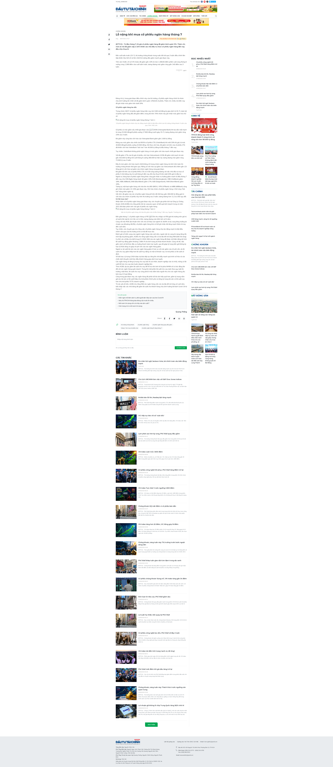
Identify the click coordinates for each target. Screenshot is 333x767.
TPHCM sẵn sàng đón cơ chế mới (197, 157)
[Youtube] (205, 2)
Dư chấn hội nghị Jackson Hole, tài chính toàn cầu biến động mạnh (162, 362)
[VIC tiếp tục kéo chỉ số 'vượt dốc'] (126, 421)
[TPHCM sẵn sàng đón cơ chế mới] (197, 150)
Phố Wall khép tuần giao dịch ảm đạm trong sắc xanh (159, 560)
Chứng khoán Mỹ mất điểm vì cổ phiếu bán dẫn (157, 506)
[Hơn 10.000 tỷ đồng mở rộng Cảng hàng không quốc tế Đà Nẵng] (211, 348)
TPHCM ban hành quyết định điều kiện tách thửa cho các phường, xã (197, 338)
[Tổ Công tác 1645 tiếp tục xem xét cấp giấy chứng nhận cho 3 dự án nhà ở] (211, 327)
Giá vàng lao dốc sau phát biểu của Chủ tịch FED (203, 196)
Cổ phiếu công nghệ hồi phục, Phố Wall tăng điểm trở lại (160, 470)
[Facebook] (202, 2)
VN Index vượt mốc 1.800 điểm (150, 452)
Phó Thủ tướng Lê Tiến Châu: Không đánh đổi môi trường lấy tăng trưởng (211, 160)
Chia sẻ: (159, 318)
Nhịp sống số (163, 16)
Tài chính (142, 16)
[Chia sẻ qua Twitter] (109, 44)
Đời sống (196, 16)
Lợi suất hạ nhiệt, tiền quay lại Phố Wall (154, 615)
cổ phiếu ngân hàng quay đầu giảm (162, 324)
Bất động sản (175, 16)
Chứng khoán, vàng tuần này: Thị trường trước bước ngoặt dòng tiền (161, 543)
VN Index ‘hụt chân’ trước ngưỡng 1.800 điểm (156, 488)
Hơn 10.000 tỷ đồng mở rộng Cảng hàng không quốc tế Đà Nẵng (210, 359)
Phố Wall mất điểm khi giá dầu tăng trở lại (155, 669)
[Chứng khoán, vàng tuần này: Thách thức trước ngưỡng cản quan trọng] (126, 693)
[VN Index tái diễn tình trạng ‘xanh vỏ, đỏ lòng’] (126, 657)
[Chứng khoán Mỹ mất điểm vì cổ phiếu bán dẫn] (126, 512)
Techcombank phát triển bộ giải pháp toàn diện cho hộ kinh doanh (203, 212)
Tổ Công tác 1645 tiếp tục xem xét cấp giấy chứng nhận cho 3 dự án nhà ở (211, 338)
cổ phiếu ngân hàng (143, 324)
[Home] (117, 16)
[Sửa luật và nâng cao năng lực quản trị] (204, 305)
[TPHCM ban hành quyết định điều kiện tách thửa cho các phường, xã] (197, 327)
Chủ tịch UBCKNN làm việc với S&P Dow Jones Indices (160, 379)
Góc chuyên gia (132, 16)
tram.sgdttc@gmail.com (210, 741)
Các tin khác (124, 357)
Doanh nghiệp (187, 16)
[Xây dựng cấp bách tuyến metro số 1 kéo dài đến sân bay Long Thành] (197, 348)
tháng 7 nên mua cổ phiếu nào (129, 328)
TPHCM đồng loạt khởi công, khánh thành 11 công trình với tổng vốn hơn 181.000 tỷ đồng (203, 137)
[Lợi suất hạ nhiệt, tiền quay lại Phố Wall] (126, 621)
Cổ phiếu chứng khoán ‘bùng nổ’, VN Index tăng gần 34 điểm (162, 579)
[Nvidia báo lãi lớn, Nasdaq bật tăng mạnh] (126, 403)
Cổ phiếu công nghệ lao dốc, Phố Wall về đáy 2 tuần (159, 633)
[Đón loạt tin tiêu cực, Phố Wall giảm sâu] (126, 603)
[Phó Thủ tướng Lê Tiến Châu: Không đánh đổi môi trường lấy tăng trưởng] (211, 150)
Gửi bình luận (180, 347)
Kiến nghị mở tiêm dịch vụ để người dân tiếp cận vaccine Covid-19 (140, 298)
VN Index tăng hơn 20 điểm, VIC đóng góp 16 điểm (158, 524)
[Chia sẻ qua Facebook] (109, 40)
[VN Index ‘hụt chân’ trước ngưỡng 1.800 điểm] (126, 494)
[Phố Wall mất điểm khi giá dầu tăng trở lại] (126, 675)
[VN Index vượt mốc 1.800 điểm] (126, 458)
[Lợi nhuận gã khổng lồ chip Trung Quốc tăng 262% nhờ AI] (126, 711)
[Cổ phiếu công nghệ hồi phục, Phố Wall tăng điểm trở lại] (126, 476)
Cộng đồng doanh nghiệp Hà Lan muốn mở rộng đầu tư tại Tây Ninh (196, 181)
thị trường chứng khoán (127, 324)
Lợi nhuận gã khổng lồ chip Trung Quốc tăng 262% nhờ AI (161, 705)
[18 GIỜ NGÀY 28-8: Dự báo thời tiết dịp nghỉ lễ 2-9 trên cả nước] (211, 171)
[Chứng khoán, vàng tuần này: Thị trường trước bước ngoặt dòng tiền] (126, 548)
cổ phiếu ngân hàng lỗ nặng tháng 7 (152, 328)
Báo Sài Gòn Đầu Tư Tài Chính (131, 8)
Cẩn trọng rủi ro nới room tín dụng (130, 306)
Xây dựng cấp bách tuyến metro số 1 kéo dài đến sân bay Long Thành (196, 359)
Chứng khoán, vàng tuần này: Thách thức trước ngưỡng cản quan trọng (162, 688)
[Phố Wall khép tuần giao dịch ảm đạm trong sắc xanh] (126, 566)
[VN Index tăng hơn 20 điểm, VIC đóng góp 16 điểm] (126, 530)
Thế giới (204, 16)
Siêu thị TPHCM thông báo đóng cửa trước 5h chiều (136, 300)
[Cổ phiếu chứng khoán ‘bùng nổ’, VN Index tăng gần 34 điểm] (126, 584)
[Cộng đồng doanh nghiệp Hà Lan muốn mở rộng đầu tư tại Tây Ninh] (197, 171)
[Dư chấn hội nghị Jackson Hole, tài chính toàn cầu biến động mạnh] (126, 367)
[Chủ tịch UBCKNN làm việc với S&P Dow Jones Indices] (126, 385)
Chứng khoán (152, 16)
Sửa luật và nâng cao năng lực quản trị (203, 316)
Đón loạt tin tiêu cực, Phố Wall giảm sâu (154, 597)
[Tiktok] (207, 2)
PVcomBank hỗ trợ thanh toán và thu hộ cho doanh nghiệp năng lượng (203, 229)
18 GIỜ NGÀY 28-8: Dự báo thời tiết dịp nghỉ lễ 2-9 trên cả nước (211, 180)
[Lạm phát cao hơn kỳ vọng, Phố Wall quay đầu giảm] (126, 439)
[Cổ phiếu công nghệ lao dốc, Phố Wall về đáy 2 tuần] (126, 639)
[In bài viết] (109, 54)
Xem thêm (151, 724)
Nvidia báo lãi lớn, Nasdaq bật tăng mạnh (154, 397)
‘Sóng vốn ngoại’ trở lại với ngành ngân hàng (203, 237)
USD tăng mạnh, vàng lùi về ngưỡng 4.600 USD (204, 220)
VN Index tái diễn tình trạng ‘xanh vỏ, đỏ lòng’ (156, 651)
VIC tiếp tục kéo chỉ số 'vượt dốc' (151, 416)
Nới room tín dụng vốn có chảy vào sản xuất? (133, 303)
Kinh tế (122, 16)
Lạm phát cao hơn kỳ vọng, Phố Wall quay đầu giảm (159, 434)
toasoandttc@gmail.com (186, 755)
